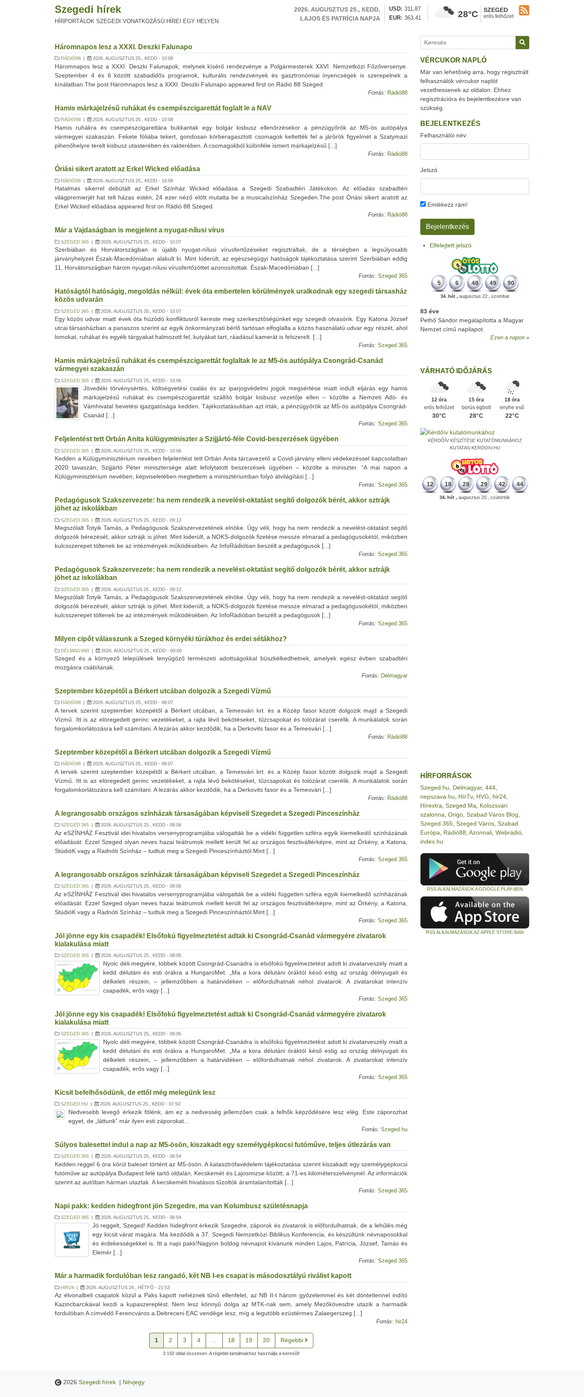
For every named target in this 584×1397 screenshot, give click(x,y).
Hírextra (431, 805)
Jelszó (428, 169)
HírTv (465, 796)
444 (490, 787)
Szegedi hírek (88, 9)
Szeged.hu (74, 1103)
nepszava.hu (437, 796)
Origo (455, 814)
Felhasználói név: (444, 135)
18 (231, 1340)
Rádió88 (71, 58)
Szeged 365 (75, 241)
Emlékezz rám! (447, 204)
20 (266, 1340)
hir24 (67, 1287)
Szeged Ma (460, 805)
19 (248, 1340)
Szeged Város (475, 823)
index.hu (431, 841)
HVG (482, 796)
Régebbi (292, 1340)
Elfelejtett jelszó (451, 245)
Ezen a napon (507, 338)
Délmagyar (75, 650)
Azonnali (480, 832)
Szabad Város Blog (492, 814)
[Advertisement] (474, 636)
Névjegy (134, 1382)
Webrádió (509, 832)
